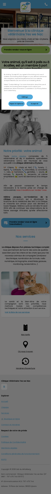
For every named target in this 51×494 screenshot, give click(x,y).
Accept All (34, 104)
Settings (25, 97)
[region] (25, 89)
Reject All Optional (16, 104)
